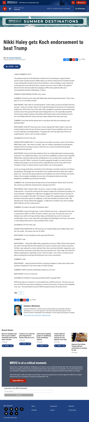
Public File (71, 406)
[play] (4, 9)
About (33, 406)
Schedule (34, 410)
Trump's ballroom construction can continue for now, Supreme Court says (60, 336)
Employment (53, 406)
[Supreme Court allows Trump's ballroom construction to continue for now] (79, 337)
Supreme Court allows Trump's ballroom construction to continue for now (79, 347)
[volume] (10, 9)
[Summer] (44, 21)
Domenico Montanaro (15, 58)
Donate (82, 3)
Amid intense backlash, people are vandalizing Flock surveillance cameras (44, 336)
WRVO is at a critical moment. (28, 363)
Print (83, 59)
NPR (21, 293)
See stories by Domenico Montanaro (37, 315)
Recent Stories (7, 330)
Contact (52, 410)
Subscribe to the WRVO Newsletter (15, 388)
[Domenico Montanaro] (18, 310)
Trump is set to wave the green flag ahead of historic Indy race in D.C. (27, 335)
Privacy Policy (72, 410)
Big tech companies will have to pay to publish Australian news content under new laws (9, 336)
